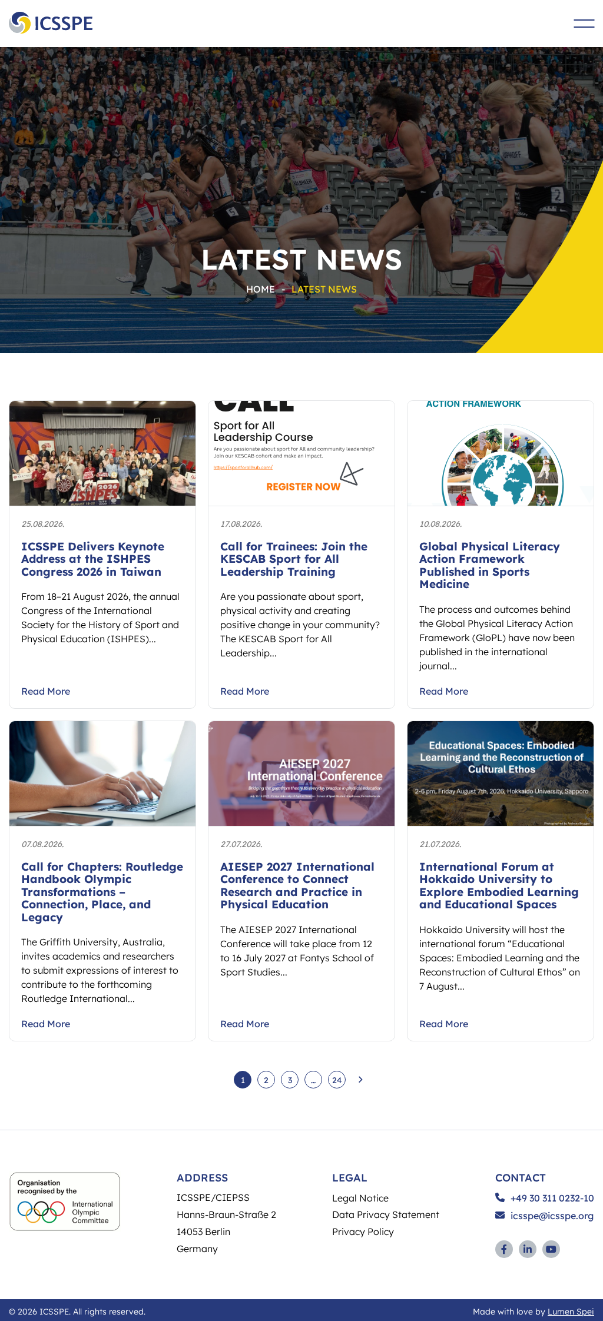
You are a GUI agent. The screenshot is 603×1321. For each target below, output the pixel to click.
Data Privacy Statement (385, 1214)
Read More (45, 691)
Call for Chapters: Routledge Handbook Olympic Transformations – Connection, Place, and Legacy (102, 891)
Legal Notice (360, 1197)
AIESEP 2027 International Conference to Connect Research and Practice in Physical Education (297, 885)
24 (337, 1079)
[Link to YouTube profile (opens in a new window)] (551, 1249)
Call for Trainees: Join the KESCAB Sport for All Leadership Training (293, 558)
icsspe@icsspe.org (552, 1215)
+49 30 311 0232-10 (552, 1198)
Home (260, 289)
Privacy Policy (363, 1231)
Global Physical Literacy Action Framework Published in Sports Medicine (489, 565)
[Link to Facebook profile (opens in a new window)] (504, 1249)
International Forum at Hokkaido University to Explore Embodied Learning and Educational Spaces (499, 885)
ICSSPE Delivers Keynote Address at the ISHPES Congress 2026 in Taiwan (92, 558)
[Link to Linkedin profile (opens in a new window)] (527, 1249)
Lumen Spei (571, 1311)
